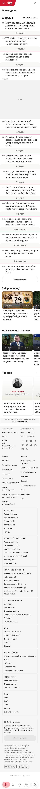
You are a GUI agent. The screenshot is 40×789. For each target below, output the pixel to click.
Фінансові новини (11, 611)
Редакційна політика (9, 465)
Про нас (5, 456)
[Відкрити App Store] (23, 766)
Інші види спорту (11, 712)
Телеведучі (6, 474)
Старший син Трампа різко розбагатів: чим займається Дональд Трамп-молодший (19, 159)
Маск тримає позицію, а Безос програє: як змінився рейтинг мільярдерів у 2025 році (20, 73)
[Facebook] (23, 441)
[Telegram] (35, 441)
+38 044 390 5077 (27, 432)
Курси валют (9, 607)
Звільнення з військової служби (17, 573)
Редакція (5, 461)
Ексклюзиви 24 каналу (16, 330)
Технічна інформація (28, 472)
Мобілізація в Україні (14, 570)
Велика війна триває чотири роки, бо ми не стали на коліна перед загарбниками (14, 407)
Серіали (7, 646)
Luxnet (28, 775)
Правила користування (10, 483)
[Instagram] (23, 445)
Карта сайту (25, 494)
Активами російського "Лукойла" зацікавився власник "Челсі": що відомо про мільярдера (22, 238)
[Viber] (27, 445)
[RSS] (27, 449)
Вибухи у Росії (10, 560)
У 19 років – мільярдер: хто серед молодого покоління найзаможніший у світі (21, 41)
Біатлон (7, 708)
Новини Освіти (11, 652)
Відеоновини (9, 525)
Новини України (11, 518)
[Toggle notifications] (35, 3)
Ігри (22, 499)
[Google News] (23, 449)
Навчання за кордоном (13, 670)
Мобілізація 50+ (10, 577)
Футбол (7, 701)
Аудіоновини (9, 528)
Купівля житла (10, 684)
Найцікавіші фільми (12, 632)
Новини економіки (13, 600)
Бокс (6, 698)
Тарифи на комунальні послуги (17, 615)
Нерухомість (10, 677)
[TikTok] (31, 445)
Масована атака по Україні (15, 556)
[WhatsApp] (35, 445)
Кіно (6, 628)
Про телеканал (7, 469)
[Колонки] (37, 373)
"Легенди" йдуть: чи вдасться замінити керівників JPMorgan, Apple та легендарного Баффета (21, 206)
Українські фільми (11, 635)
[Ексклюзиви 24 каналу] (37, 330)
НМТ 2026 (8, 663)
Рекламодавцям (7, 478)
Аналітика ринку (11, 680)
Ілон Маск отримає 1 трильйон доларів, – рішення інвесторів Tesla (20, 269)
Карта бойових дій (11, 546)
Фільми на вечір (11, 639)
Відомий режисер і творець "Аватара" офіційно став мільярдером (19, 57)
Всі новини (9, 510)
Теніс (6, 705)
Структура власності (28, 485)
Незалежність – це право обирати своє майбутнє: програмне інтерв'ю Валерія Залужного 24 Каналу (16, 357)
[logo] (9, 3)
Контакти (24, 477)
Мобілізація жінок (11, 580)
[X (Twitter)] (27, 441)
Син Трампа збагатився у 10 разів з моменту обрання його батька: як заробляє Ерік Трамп (21, 190)
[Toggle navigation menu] (3, 3)
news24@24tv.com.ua (10, 432)
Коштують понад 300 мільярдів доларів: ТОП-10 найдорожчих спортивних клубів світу (20, 26)
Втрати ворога (10, 563)
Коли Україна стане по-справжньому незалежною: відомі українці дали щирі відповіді (15, 315)
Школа (6, 660)
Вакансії (24, 481)
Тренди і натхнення (12, 688)
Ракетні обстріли (11, 542)
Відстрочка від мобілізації (15, 588)
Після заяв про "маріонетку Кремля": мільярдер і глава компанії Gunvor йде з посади (20, 222)
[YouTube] (31, 441)
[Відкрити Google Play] (10, 766)
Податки (7, 618)
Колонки (7, 372)
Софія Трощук (17, 392)
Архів (23, 490)
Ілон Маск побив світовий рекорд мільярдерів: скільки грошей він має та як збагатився (21, 124)
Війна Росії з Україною (14, 538)
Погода (7, 532)
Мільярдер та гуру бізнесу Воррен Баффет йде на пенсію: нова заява (21, 253)
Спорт (6, 694)
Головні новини (10, 514)
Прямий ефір (9, 521)
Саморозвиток (10, 667)
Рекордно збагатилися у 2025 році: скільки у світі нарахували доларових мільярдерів (21, 174)
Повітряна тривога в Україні (16, 553)
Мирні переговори (12, 549)
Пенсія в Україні (11, 622)
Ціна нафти (8, 604)
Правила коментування (29, 468)
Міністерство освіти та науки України (20, 656)
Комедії (7, 642)
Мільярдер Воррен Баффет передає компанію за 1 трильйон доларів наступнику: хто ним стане (21, 141)
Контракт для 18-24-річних (15, 584)
